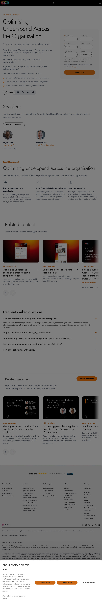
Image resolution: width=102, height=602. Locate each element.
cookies (21, 596)
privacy (4, 598)
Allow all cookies (45, 582)
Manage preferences (89, 582)
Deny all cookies (67, 582)
